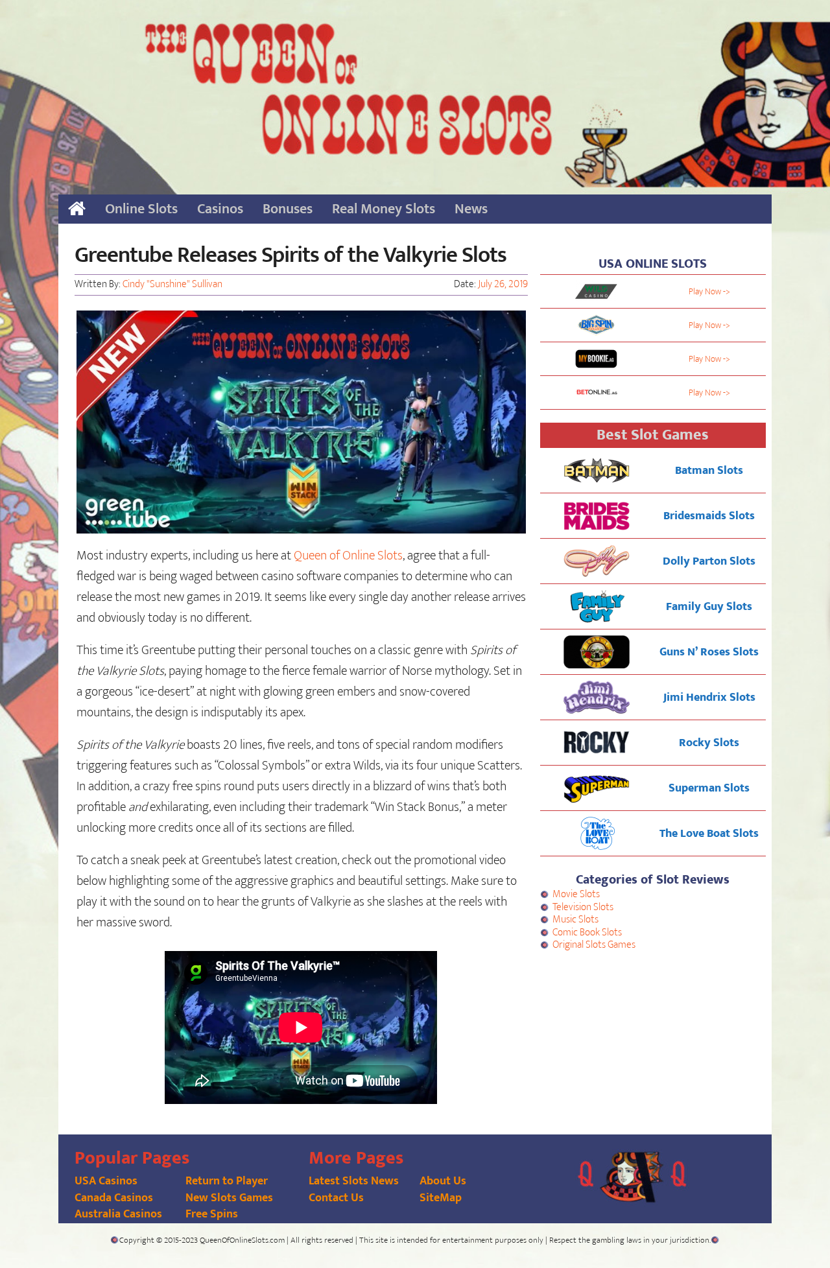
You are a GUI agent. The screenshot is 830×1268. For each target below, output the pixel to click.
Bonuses (288, 209)
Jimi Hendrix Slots (709, 697)
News (471, 209)
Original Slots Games (593, 945)
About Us (443, 1181)
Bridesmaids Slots (709, 516)
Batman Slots (709, 470)
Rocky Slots (709, 743)
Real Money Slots (383, 209)
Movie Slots (576, 894)
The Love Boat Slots (709, 833)
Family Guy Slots (709, 606)
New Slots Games (229, 1198)
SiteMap (441, 1198)
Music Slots (575, 919)
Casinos (220, 209)
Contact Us (336, 1198)
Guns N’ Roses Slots (709, 652)
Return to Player (226, 1181)
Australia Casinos (118, 1214)
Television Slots (582, 907)
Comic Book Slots (587, 932)
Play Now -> (709, 291)
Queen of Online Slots (348, 556)
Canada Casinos (114, 1198)
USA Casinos (106, 1181)
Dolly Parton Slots (709, 561)
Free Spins (211, 1214)
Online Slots (141, 209)
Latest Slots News (354, 1181)
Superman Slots (709, 788)
